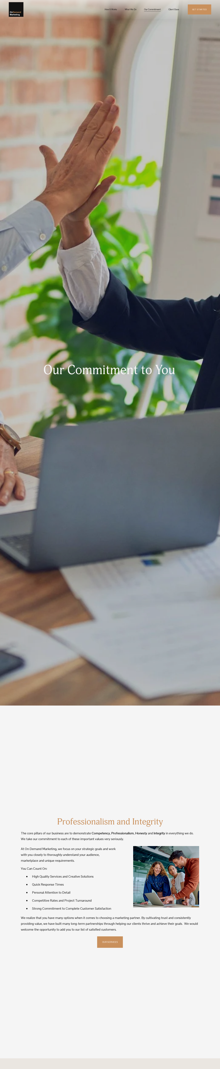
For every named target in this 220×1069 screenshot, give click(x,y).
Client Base (173, 9)
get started (199, 9)
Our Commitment (152, 9)
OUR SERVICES (110, 942)
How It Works (111, 9)
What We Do (130, 9)
